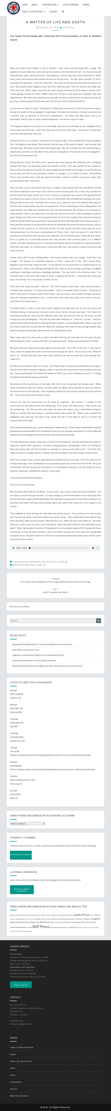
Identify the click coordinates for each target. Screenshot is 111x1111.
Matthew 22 (80, 919)
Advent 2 (19, 915)
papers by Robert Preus (20, 922)
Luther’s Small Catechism (21, 1047)
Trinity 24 (62, 561)
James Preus (81, 915)
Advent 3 (25, 915)
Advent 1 (13, 915)
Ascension (31, 915)
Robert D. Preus (26, 927)
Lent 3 (34, 919)
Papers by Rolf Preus (40, 922)
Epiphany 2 (54, 915)
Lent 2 (30, 919)
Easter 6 (48, 915)
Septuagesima (54, 927)
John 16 (97, 915)
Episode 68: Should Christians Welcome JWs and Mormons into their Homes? (47, 666)
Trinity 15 (13, 931)
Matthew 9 (18, 564)
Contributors (49, 4)
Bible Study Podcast (32, 11)
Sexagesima (63, 927)
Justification (19, 919)
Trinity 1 (80, 927)
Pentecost (67, 922)
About (35, 4)
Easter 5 (42, 915)
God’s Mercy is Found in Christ (25, 649)
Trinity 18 (19, 931)
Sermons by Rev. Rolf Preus (43, 561)
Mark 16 (50, 919)
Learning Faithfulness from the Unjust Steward (34, 660)
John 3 (92, 915)
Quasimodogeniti (76, 922)
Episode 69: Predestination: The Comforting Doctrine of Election (42, 644)
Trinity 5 (96, 927)
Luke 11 (44, 919)
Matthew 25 (88, 919)
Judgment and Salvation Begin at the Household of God (38, 655)
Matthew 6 (64, 919)
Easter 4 (37, 915)
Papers (86, 4)
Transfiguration (72, 927)
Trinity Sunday (27, 931)
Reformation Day (87, 922)
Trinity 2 (85, 927)
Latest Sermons (71, 4)
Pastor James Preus (57, 922)
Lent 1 (26, 919)
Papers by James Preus (21, 1061)
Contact (53, 11)
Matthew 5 (56, 919)
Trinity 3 (90, 927)
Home (24, 4)
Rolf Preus (68, 27)
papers (96, 918)
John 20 (12, 919)
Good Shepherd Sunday (65, 915)
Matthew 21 (72, 919)
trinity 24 (40, 564)
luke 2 (39, 919)
